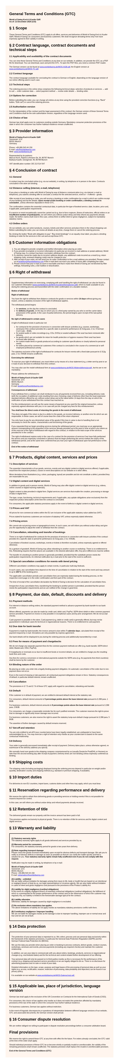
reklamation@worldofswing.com (31, 875)
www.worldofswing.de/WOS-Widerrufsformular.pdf (71, 368)
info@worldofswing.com (25, 150)
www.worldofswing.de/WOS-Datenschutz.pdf (56, 975)
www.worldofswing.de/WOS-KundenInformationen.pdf (55, 285)
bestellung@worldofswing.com (31, 262)
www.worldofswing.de (23, 152)
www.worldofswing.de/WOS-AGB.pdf (55, 67)
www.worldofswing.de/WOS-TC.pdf (23, 69)
